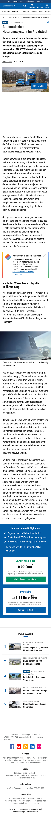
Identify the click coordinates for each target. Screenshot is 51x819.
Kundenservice (30, 1)
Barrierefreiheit (35, 763)
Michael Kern (7, 61)
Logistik (5, 11)
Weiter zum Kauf (25, 610)
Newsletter (42, 758)
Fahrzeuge (15, 11)
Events (41, 11)
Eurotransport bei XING (26, 778)
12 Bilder (41, 86)
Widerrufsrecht (10, 801)
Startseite (14, 735)
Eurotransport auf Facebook (24, 773)
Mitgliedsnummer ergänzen (25, 579)
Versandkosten (40, 801)
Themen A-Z (30, 758)
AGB (12, 763)
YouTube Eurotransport (15, 788)
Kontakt (8, 760)
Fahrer (25, 11)
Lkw (35, 735)
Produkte (15, 1)
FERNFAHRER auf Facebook (16, 775)
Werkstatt (34, 11)
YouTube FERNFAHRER (35, 788)
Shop (21, 1)
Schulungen (27, 541)
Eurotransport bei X (37, 775)
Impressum (41, 760)
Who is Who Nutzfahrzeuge (13, 758)
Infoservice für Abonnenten (24, 760)
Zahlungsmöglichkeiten (21, 803)
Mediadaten (40, 1)
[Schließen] (44, 255)
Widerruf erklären (25, 801)
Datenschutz (22, 763)
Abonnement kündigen (31, 798)
